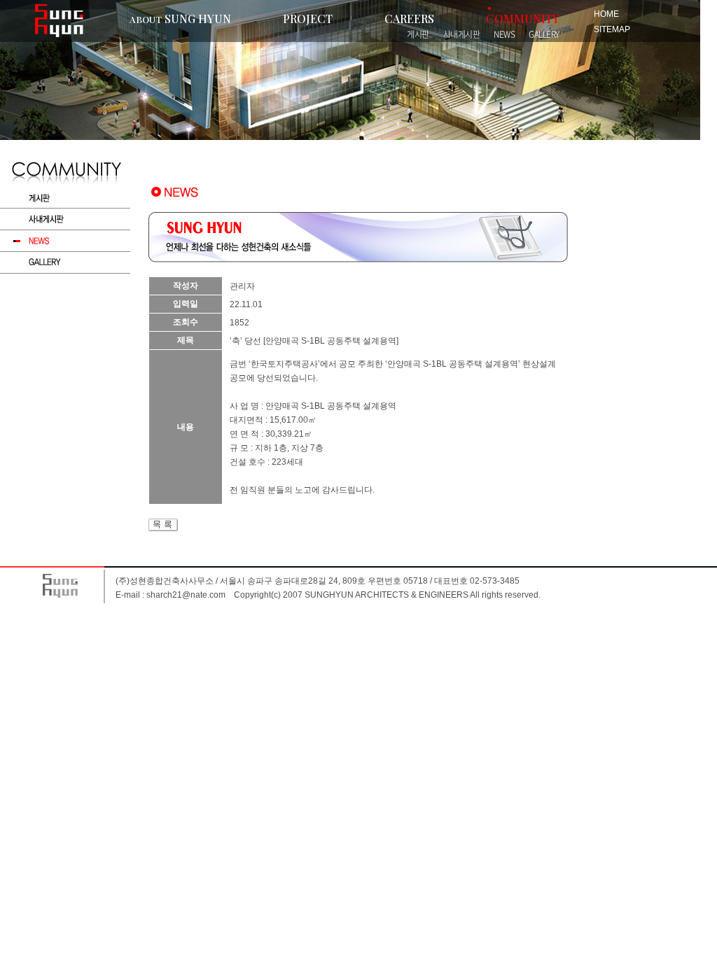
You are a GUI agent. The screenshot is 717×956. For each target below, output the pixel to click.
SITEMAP (612, 29)
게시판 (418, 34)
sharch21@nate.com (185, 595)
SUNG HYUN (180, 18)
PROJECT (308, 18)
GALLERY (544, 34)
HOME (606, 14)
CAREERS (409, 18)
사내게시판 (461, 34)
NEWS (504, 34)
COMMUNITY (522, 18)
